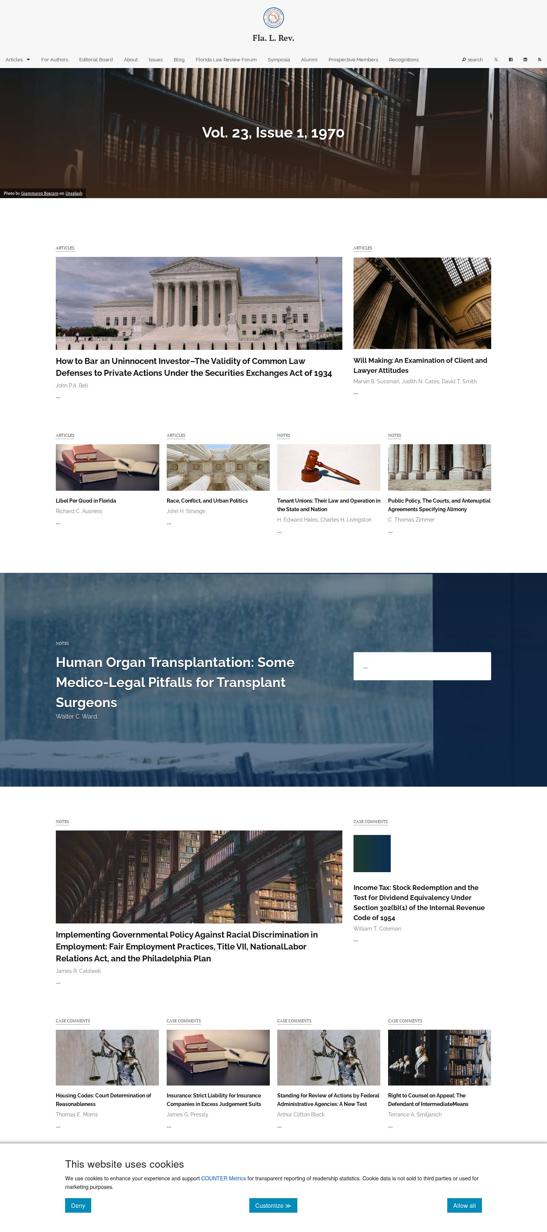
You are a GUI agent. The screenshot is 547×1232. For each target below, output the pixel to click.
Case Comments (371, 821)
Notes (283, 435)
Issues (156, 59)
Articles (14, 59)
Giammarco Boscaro (39, 193)
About (131, 59)
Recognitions (404, 59)
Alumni (309, 59)
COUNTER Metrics (223, 1178)
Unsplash (73, 193)
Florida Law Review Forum (226, 59)
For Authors (54, 59)
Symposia (279, 59)
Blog (179, 59)
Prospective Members (353, 59)
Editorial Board (96, 59)
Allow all (467, 1205)
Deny (81, 1205)
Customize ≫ (276, 1205)
